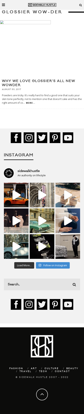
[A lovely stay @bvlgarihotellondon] (16, 195)
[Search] (80, 5)
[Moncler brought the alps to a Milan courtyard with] (42, 220)
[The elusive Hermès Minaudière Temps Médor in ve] (67, 220)
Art (34, 368)
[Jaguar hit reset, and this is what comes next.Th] (67, 246)
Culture (52, 368)
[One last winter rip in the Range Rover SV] (16, 246)
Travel (25, 371)
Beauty (72, 368)
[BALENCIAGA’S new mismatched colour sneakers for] (42, 246)
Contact (62, 371)
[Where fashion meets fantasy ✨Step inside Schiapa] (42, 195)
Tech (43, 371)
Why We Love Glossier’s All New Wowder (38, 83)
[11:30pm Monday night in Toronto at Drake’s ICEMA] (16, 220)
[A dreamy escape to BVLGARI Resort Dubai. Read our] (67, 195)
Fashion (16, 368)
